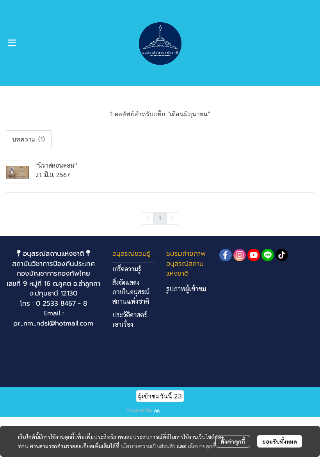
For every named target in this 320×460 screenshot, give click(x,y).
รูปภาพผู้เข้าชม (186, 289)
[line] (267, 255)
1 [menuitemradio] (160, 217)
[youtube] (253, 255)
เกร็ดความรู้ (126, 269)
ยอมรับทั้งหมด (279, 441)
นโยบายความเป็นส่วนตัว (148, 445)
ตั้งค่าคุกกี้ (232, 441)
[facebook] (225, 255)
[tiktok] (282, 255)
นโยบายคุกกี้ (201, 445)
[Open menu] (12, 43)
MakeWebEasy (178, 411)
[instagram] (239, 255)
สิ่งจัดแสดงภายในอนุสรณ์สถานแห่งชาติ (130, 291)
